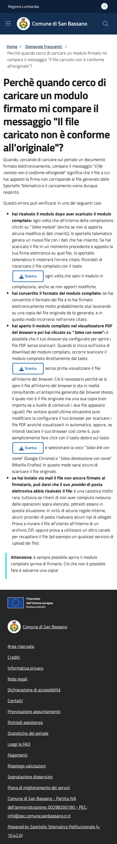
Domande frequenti (44, 46)
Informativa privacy (26, 668)
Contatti (15, 700)
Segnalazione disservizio (30, 776)
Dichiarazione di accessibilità (34, 689)
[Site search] (105, 23)
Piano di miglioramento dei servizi (39, 787)
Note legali (17, 679)
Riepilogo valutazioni (27, 766)
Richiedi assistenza (25, 722)
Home (12, 46)
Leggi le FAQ (19, 744)
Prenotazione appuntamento (34, 711)
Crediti (14, 657)
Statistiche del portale (28, 733)
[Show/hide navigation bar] (8, 23)
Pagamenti (17, 755)
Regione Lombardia (23, 6)
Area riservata (21, 646)
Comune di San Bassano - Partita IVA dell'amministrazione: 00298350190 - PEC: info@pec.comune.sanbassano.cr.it (47, 807)
